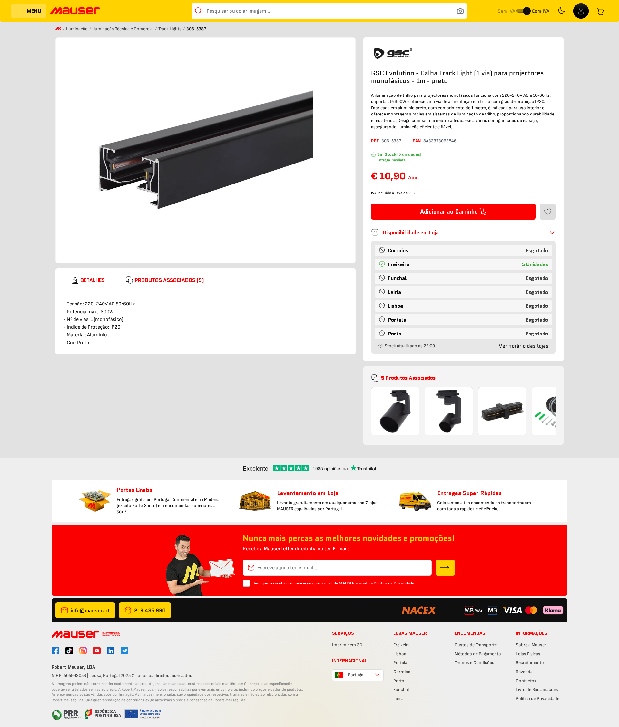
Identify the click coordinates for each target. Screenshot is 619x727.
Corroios (401, 671)
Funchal (401, 689)
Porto (398, 680)
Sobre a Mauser (531, 645)
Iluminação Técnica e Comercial (123, 29)
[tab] (88, 280)
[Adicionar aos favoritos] (548, 212)
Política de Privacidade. (395, 583)
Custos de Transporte (476, 645)
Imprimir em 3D (347, 645)
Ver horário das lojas (524, 346)
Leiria (398, 698)
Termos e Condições (474, 662)
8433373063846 (440, 141)
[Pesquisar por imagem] (460, 11)
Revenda (524, 671)
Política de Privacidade (537, 698)
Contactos (526, 680)
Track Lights (170, 29)
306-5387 (391, 141)
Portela (400, 662)
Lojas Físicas (528, 654)
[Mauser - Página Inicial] (75, 11)
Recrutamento (530, 662)
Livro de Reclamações (537, 689)
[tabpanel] (205, 318)
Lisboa (399, 654)
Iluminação (77, 29)
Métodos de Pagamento (478, 654)
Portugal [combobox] (356, 675)
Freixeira (401, 645)
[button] (463, 232)
